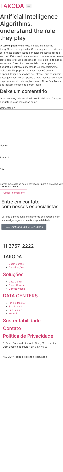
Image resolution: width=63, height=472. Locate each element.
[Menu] (29, 6)
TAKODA (12, 5)
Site (2, 169)
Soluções (13, 274)
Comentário (7, 108)
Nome (4, 145)
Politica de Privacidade (28, 336)
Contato (12, 328)
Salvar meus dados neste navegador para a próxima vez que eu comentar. (31, 185)
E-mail (4, 157)
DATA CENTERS (20, 296)
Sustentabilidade (22, 320)
